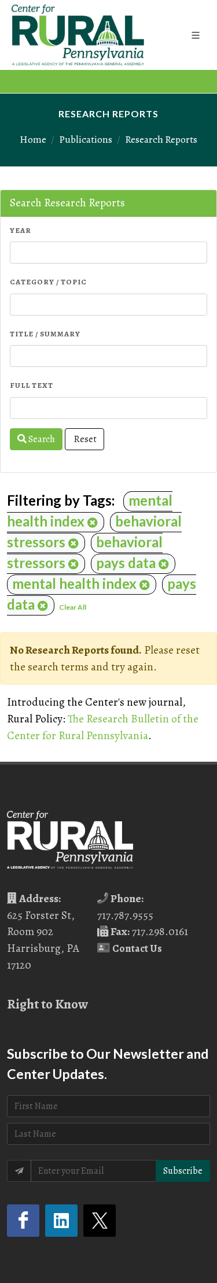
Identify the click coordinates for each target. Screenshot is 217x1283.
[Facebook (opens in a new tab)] (23, 1220)
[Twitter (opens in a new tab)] (99, 1220)
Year (20, 230)
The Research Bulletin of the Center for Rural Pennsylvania (102, 727)
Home (33, 139)
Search (41, 439)
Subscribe (183, 1171)
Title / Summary (45, 334)
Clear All (72, 607)
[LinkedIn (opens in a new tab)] (61, 1220)
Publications (85, 139)
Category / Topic (48, 282)
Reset (84, 439)
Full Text (31, 385)
